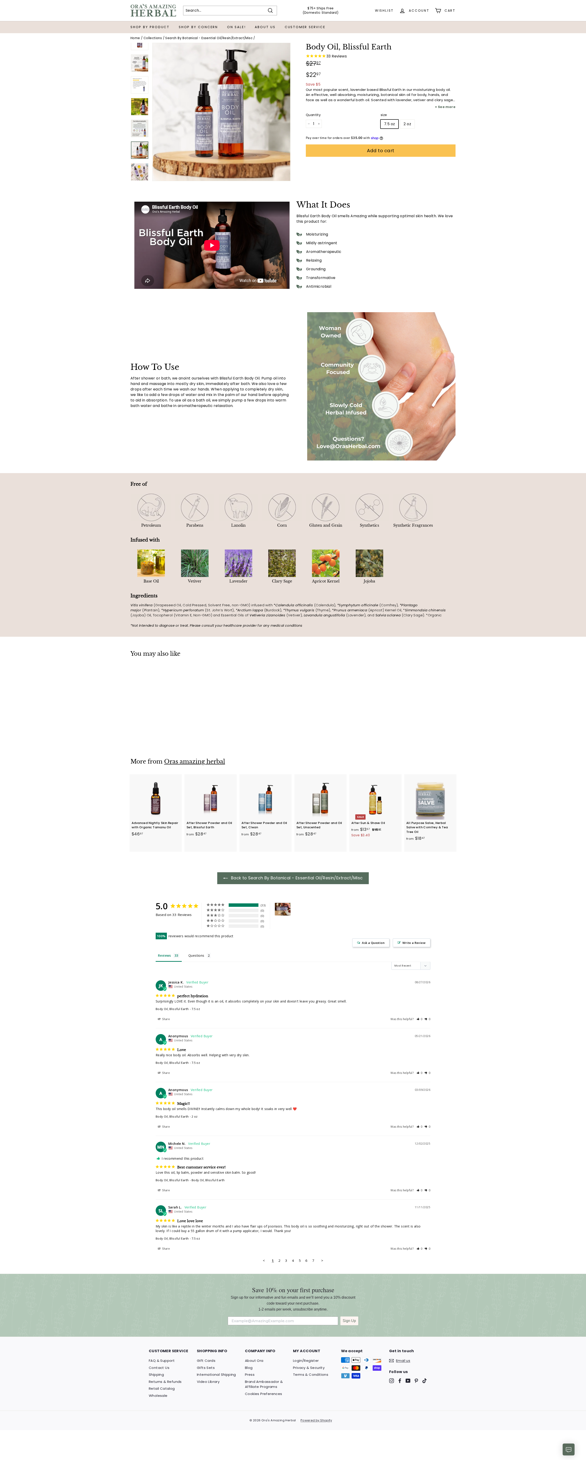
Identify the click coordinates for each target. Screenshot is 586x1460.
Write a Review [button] (414, 943)
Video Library (208, 1381)
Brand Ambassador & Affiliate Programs (264, 1384)
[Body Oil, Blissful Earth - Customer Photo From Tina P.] (282, 909)
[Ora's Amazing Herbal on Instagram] (391, 1380)
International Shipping (216, 1374)
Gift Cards (206, 1360)
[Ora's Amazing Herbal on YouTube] (408, 1380)
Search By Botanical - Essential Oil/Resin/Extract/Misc (208, 38)
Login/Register (306, 1360)
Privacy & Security (309, 1367)
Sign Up (349, 1321)
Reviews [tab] (164, 955)
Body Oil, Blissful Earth (172, 1009)
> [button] (322, 1260)
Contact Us (159, 1367)
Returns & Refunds (165, 1381)
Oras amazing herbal (194, 761)
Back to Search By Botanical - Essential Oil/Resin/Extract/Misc (296, 878)
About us (265, 27)
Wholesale (158, 1395)
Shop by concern (198, 27)
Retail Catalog (162, 1388)
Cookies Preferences (263, 1393)
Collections (153, 38)
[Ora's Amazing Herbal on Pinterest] (416, 1380)
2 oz (407, 124)
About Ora (254, 1360)
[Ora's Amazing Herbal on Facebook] (399, 1380)
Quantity (313, 115)
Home (135, 38)
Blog (249, 1367)
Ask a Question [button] (373, 943)
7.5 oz (389, 124)
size (384, 115)
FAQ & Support (162, 1360)
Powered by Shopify (316, 1420)
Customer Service (305, 27)
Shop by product (150, 27)
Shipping (156, 1374)
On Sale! (236, 27)
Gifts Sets (206, 1367)
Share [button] (165, 1019)
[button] (420, 1019)
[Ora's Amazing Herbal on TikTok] (424, 1380)
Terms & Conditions (310, 1374)
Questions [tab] (196, 955)
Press (250, 1374)
